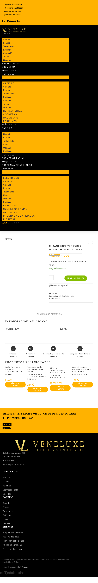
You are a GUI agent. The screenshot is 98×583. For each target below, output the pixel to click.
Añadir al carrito (75, 278)
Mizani (57, 298)
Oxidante (7, 60)
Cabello (7, 33)
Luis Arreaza (23, 567)
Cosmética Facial (13, 158)
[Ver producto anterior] (87, 242)
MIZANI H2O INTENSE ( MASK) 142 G (57, 375)
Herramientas (11, 63)
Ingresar (8, 168)
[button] (35, 77)
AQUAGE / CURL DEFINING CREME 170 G (81, 371)
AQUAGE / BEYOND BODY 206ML (13, 371)
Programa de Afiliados (17, 165)
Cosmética (8, 67)
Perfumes (8, 74)
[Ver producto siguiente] (91, 242)
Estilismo (7, 151)
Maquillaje (9, 70)
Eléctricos (9, 124)
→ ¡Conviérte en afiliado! (13, 8)
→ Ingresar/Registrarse (12, 4)
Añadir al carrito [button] (15, 385)
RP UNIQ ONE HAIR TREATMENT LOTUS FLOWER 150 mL (36, 374)
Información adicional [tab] (49, 314)
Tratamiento (69, 296)
